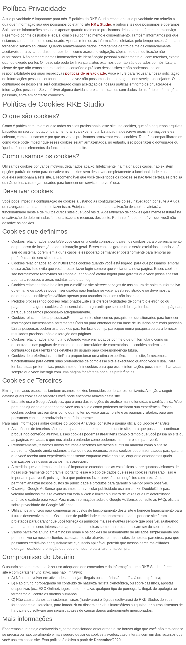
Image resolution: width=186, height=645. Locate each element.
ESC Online (48, 589)
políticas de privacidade (85, 73)
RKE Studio (101, 24)
